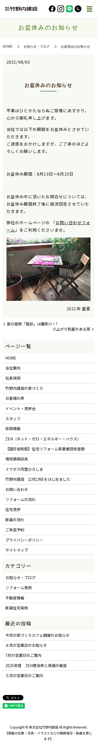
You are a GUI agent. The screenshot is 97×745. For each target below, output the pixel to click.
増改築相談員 (16, 458)
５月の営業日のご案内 (24, 675)
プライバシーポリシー (24, 540)
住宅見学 (12, 509)
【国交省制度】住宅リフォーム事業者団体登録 (45, 448)
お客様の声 (14, 398)
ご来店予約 (14, 529)
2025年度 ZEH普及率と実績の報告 (36, 665)
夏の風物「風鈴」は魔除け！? (32, 324)
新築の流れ (14, 519)
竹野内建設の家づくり (24, 388)
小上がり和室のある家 (71, 329)
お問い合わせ (16, 489)
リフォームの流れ (20, 499)
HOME (7, 46)
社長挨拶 (12, 378)
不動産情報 (14, 598)
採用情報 (12, 428)
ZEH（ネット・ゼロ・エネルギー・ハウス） (43, 438)
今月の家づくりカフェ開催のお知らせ (37, 635)
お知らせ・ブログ (37, 46)
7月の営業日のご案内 (23, 655)
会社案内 (12, 368)
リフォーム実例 (18, 587)
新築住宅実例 (16, 608)
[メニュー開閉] (89, 9)
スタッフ (12, 418)
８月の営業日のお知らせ (26, 645)
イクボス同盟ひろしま (24, 469)
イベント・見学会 (20, 408)
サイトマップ (16, 550)
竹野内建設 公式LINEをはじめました (37, 479)
